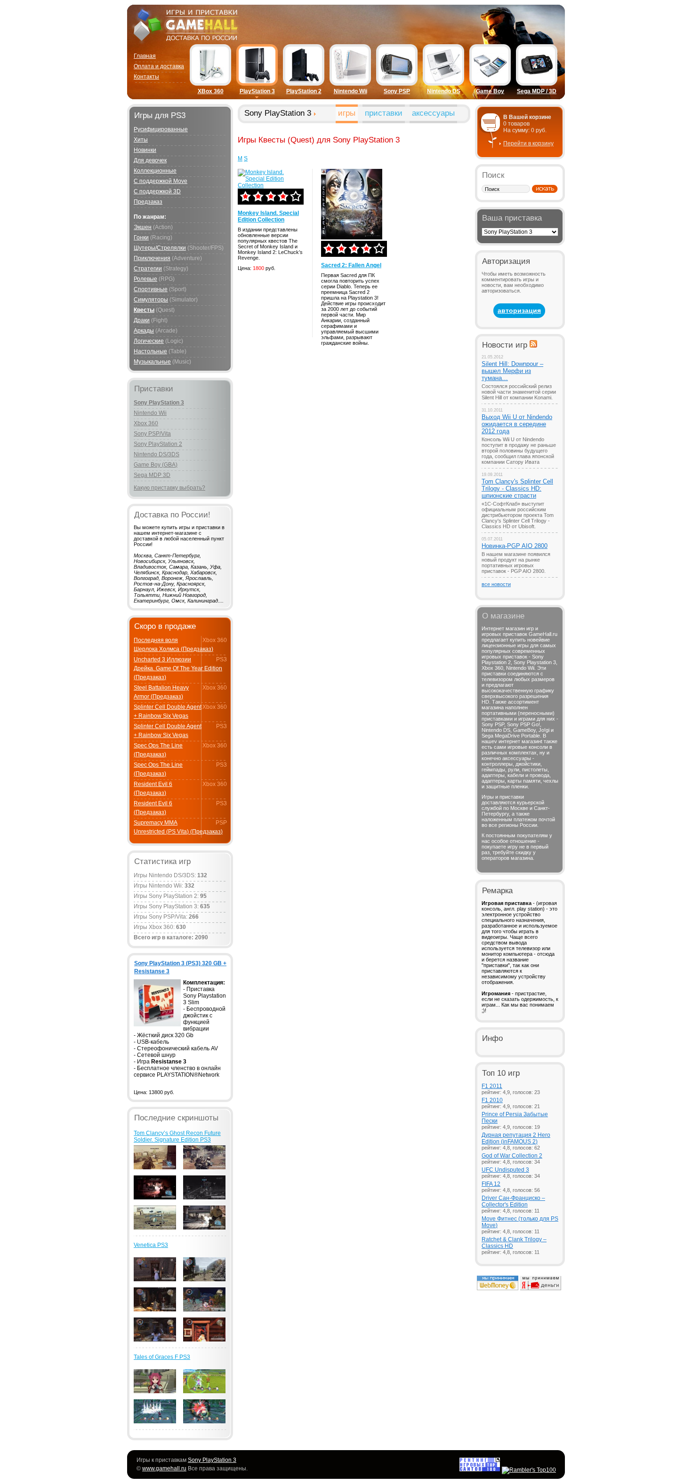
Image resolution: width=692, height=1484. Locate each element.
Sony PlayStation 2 (158, 444)
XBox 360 (211, 91)
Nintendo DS (443, 91)
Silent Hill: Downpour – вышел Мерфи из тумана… (512, 370)
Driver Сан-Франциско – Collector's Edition (513, 1201)
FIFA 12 (491, 1184)
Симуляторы (151, 299)
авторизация (519, 310)
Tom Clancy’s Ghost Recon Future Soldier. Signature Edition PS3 (177, 1136)
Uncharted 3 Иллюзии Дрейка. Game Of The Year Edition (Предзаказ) (178, 668)
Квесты (144, 310)
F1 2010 (492, 1100)
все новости (496, 584)
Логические (149, 341)
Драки (142, 320)
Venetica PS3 (151, 1245)
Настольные (150, 351)
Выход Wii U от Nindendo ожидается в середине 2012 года (517, 424)
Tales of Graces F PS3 (162, 1357)
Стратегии (148, 268)
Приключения (152, 258)
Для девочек (150, 160)
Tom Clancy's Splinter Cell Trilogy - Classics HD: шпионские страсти (517, 488)
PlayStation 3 (257, 91)
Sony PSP (397, 91)
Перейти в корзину (528, 143)
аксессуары (433, 113)
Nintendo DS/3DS (156, 454)
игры (346, 113)
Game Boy (490, 91)
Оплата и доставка (159, 66)
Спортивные (151, 289)
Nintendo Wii (350, 91)
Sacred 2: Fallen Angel (351, 265)
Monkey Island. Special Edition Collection (268, 216)
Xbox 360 (146, 423)
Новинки (145, 150)
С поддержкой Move (160, 181)
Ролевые (145, 279)
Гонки (141, 237)
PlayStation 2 (304, 91)
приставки (383, 113)
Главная (145, 56)
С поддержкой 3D (157, 191)
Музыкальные (152, 361)
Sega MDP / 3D (536, 91)
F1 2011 (492, 1086)
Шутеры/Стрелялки (160, 248)
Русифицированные (161, 129)
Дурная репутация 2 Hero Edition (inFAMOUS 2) (516, 1138)
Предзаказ (148, 201)
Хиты (141, 139)
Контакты (146, 76)
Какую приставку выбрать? (169, 487)
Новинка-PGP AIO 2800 (514, 545)
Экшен (143, 227)
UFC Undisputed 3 (505, 1170)
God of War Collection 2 (512, 1155)
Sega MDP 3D (152, 475)
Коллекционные (155, 170)
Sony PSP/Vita (152, 433)
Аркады (144, 330)
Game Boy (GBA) (155, 464)
